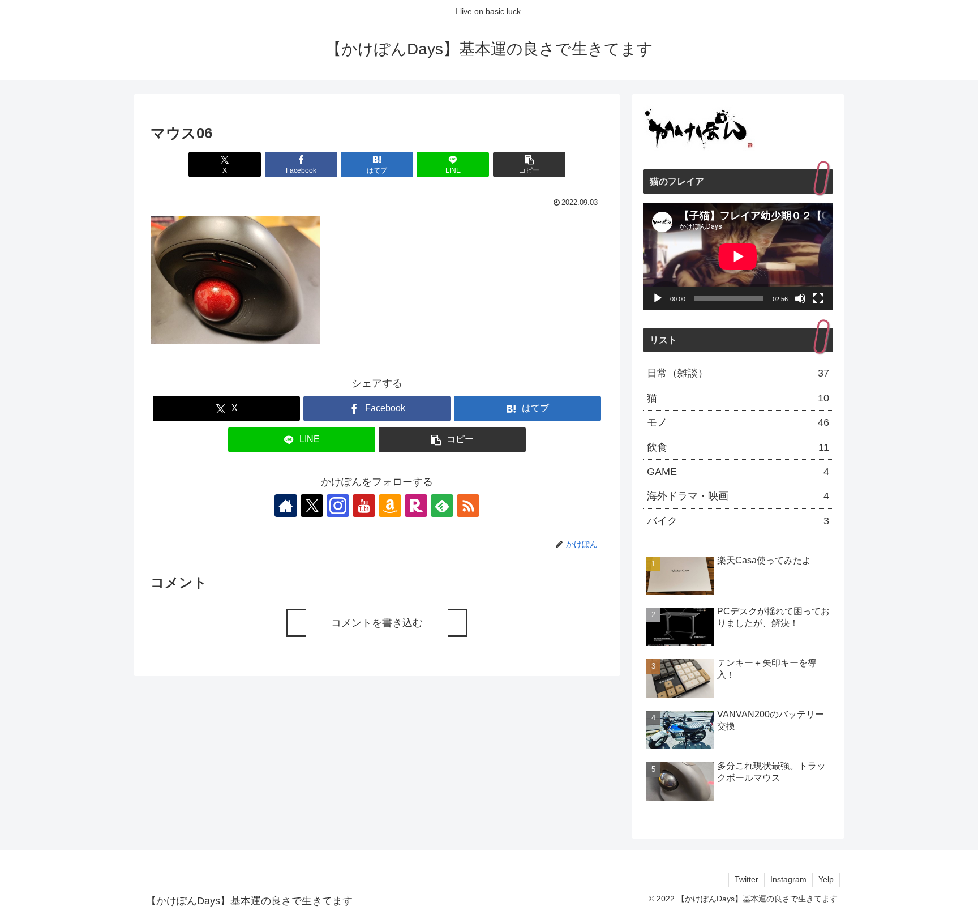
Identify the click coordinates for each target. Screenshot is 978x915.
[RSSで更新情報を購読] (468, 505)
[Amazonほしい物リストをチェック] (390, 505)
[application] (738, 256)
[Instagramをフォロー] (338, 505)
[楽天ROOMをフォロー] (416, 505)
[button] (529, 164)
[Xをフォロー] (312, 505)
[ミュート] (800, 298)
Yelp (826, 879)
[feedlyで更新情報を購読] (442, 505)
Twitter (746, 879)
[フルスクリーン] (818, 298)
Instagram (788, 879)
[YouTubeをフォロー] (364, 505)
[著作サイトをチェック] (285, 505)
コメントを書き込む (377, 622)
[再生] (657, 298)
